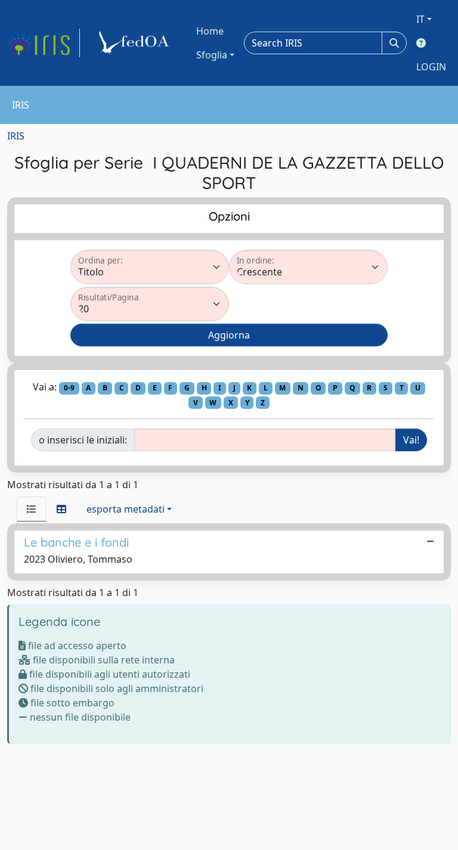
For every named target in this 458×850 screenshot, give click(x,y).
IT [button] (420, 19)
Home (210, 31)
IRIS (15, 135)
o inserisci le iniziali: (83, 439)
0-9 (69, 388)
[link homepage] (43, 43)
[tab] (32, 509)
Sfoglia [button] (211, 54)
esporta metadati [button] (125, 509)
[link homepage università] (135, 43)
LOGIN (431, 66)
